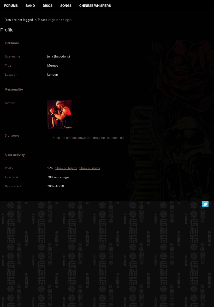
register (54, 19)
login (68, 19)
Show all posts (89, 168)
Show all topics (66, 168)
